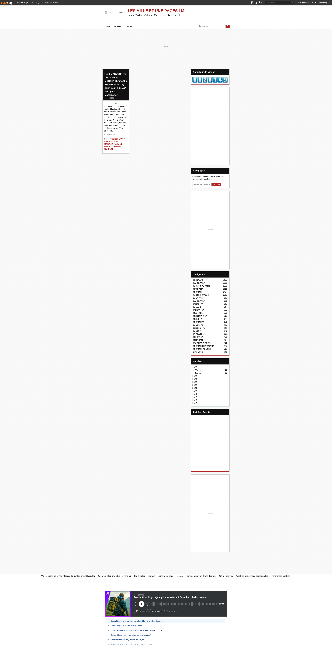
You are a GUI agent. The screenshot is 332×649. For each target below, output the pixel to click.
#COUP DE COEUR (201, 286)
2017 (194, 400)
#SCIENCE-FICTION (202, 343)
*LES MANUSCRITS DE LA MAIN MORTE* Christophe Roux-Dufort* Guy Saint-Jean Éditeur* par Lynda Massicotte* (116, 84)
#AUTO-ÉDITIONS (201, 295)
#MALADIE (118, 144)
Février (198, 370)
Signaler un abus (166, 576)
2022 (194, 385)
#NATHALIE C (199, 328)
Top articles (139, 576)
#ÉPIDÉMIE (108, 144)
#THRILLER (113, 139)
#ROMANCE (198, 322)
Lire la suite (110, 134)
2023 (194, 382)
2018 (194, 397)
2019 (194, 394)
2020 (194, 391)
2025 (194, 376)
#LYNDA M (108, 149)
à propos (172, 611)
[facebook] (251, 2)
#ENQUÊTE (198, 340)
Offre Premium (226, 576)
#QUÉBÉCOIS (115, 146)
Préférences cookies (280, 576)
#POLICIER (198, 313)
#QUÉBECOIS (199, 301)
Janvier (198, 373)
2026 (194, 367)
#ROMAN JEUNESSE (202, 349)
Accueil (107, 27)
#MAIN (107, 146)
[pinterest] (260, 2)
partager (158, 611)
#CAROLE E (198, 325)
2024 (194, 379)
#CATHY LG (198, 298)
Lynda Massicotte (65, 576)
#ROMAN (197, 292)
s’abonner (143, 611)
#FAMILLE (197, 319)
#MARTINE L (199, 289)
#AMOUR (197, 307)
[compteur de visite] (210, 79)
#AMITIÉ (197, 331)
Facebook (118, 27)
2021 (194, 388)
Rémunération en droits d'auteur (201, 576)
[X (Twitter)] (256, 2)
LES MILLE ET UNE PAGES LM (156, 11)
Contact (129, 27)
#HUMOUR (198, 337)
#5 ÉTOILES (198, 334)
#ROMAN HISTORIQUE (203, 346)
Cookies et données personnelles (252, 576)
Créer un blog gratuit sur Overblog (114, 576)
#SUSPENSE (198, 310)
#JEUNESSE (198, 352)
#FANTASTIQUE (200, 316)
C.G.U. (180, 576)
